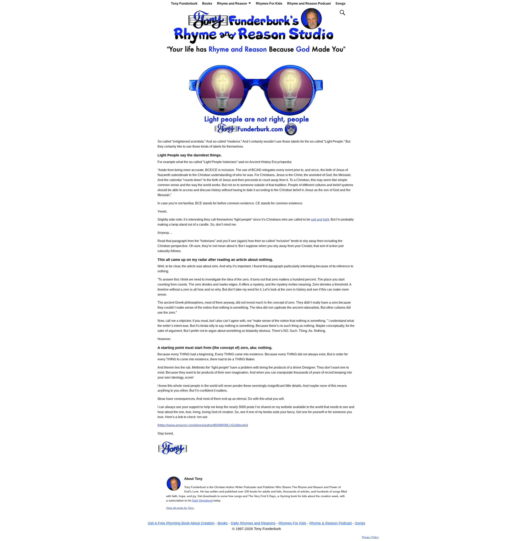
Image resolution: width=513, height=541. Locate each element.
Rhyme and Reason (232, 3)
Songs (340, 3)
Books (207, 3)
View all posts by (180, 508)
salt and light (320, 219)
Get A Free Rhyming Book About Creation (181, 523)
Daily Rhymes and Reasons (253, 523)
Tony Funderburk (184, 3)
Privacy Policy (370, 537)
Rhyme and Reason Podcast (309, 3)
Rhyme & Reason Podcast (330, 523)
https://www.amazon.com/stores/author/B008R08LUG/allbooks (203, 425)
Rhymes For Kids (269, 3)
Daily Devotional (202, 500)
